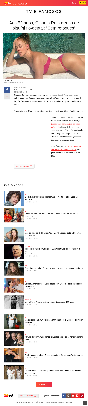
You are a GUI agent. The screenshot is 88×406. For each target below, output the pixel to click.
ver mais (42, 384)
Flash (13, 10)
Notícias (30, 10)
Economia (56, 10)
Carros (47, 10)
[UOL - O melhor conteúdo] (8, 3)
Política (39, 10)
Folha (64, 10)
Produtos (5, 10)
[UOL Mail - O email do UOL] (73, 2)
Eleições (21, 10)
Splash (80, 10)
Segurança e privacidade (64, 402)
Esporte (72, 10)
